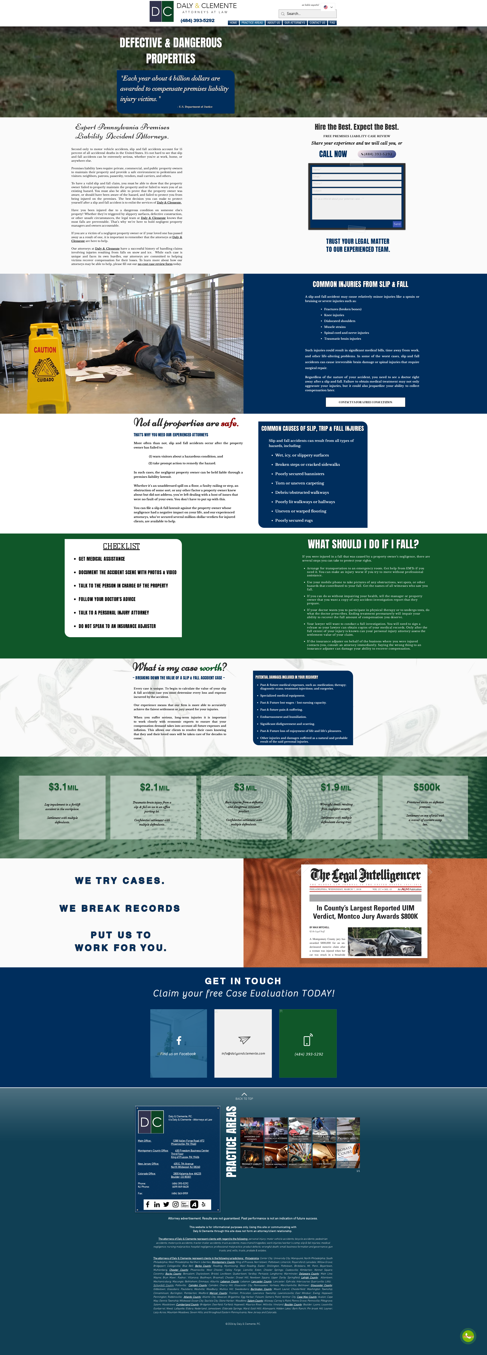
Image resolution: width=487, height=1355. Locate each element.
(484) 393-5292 (180, 1183)
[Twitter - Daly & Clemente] (166, 1204)
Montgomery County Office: (153, 1150)
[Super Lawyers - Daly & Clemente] (185, 1204)
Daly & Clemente (153, 218)
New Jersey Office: (148, 1164)
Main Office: (145, 1141)
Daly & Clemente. (169, 202)
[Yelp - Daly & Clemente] (204, 1204)
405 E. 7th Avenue (183, 1164)
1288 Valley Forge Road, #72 (188, 1141)
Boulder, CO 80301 (181, 1177)
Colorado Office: (147, 1173)
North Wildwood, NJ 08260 (185, 1167)
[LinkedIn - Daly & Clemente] (157, 1204)
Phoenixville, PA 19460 (183, 1144)
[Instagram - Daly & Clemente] (176, 1204)
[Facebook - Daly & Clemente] (148, 1204)
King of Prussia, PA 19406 (185, 1157)
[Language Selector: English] (328, 7)
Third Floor (177, 1154)
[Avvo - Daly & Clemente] (194, 1204)
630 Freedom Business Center (192, 1150)
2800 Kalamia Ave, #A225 (187, 1173)
